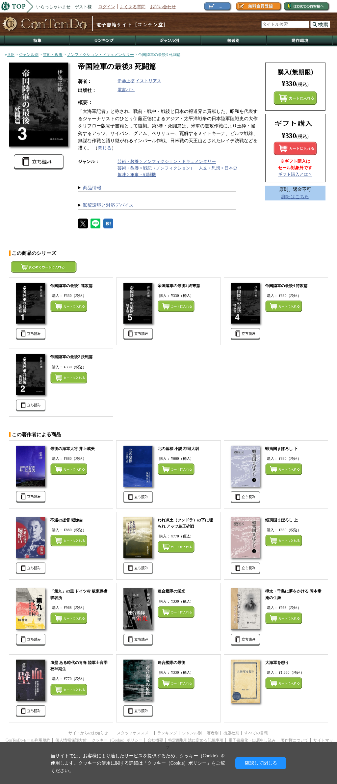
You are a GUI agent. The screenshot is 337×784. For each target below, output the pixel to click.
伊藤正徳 (126, 80)
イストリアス (148, 80)
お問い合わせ (163, 6)
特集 (37, 41)
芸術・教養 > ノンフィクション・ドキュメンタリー (166, 161)
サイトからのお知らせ (90, 733)
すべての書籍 (256, 733)
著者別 (213, 733)
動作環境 (300, 41)
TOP (10, 54)
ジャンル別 (168, 41)
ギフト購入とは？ (295, 174)
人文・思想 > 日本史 (218, 168)
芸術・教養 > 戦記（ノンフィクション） (155, 168)
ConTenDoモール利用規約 (28, 740)
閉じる (105, 147)
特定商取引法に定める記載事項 (195, 740)
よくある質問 (132, 6)
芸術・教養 (53, 54)
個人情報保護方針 (71, 740)
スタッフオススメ (134, 733)
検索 (320, 24)
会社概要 (155, 740)
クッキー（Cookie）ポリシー (117, 740)
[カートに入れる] (295, 148)
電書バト (126, 89)
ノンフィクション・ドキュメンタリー (100, 54)
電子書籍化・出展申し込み (252, 740)
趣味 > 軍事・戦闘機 (136, 174)
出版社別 (231, 733)
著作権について (294, 740)
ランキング (103, 41)
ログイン (106, 6)
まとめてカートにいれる (295, 98)
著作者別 (234, 41)
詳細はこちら (295, 196)
